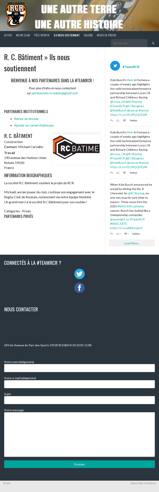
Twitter (133, 120)
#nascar (144, 110)
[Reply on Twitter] (112, 120)
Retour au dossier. (26, 119)
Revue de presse (106, 35)
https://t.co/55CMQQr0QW (128, 114)
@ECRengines (134, 106)
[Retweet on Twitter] (118, 120)
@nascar (132, 110)
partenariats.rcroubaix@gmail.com (55, 93)
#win (130, 80)
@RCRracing (134, 101)
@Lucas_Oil (117, 101)
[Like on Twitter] (125, 120)
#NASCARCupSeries (130, 206)
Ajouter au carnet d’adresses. (34, 125)
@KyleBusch (118, 110)
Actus (8, 35)
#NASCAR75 (118, 223)
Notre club (23, 35)
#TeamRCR (117, 106)
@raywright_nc (119, 219)
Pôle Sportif (42, 35)
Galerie (88, 35)
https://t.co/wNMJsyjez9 (126, 228)
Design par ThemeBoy (143, 483)
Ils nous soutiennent (67, 35)
